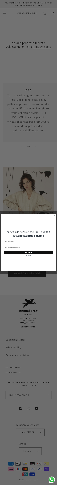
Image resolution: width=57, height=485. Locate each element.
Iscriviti (28, 252)
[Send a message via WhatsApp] (52, 480)
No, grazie (28, 255)
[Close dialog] (54, 216)
